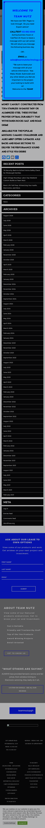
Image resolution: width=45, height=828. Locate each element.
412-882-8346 (28, 31)
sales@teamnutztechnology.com (27, 59)
